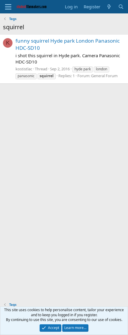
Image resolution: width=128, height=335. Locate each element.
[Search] (121, 6)
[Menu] (8, 7)
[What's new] (109, 6)
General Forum (104, 75)
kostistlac (23, 69)
